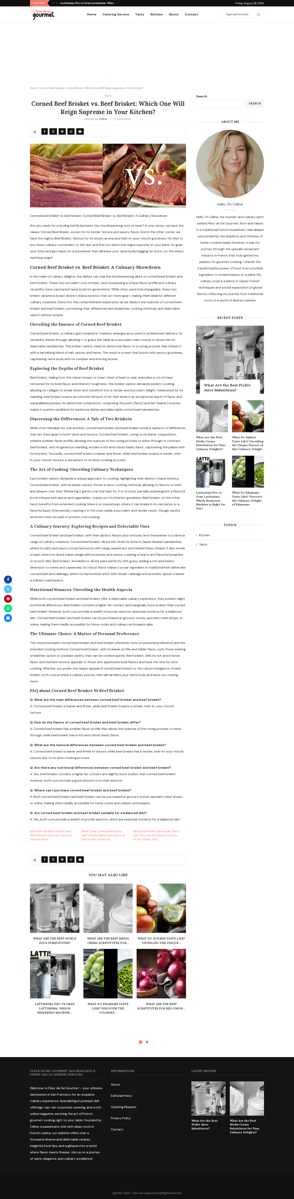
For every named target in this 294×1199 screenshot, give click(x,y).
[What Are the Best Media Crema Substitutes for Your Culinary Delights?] (108, 908)
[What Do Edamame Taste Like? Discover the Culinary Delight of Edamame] (108, 973)
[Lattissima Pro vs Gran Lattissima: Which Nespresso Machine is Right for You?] (54, 973)
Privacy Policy (121, 1118)
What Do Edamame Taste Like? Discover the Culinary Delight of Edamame (247, 498)
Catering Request (123, 1107)
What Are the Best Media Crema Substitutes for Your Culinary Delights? (211, 443)
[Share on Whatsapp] (71, 131)
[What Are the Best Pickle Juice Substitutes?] (54, 908)
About (174, 14)
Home (91, 14)
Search (201, 96)
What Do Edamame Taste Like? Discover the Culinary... (107, 1008)
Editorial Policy (121, 1096)
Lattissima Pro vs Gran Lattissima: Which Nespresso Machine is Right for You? (210, 500)
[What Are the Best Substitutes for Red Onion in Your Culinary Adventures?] (161, 973)
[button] (53, 3)
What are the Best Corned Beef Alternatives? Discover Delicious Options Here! (51, 835)
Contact (191, 14)
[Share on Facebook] (44, 131)
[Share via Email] (80, 131)
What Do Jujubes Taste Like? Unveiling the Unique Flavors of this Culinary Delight (247, 443)
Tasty (139, 14)
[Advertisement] (147, 53)
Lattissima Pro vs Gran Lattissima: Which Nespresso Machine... (102, 3)
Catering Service (115, 14)
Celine (103, 119)
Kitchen (156, 14)
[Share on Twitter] (53, 131)
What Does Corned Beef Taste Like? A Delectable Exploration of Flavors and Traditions (103, 835)
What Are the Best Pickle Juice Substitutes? (227, 387)
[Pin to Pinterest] (62, 131)
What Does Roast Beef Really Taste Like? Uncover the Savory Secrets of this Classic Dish (156, 835)
